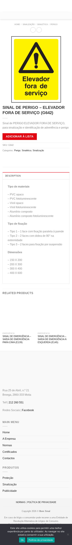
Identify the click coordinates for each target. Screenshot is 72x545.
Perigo (54, 24)
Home (17, 24)
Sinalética (42, 24)
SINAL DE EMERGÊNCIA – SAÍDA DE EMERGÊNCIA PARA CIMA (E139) (17, 339)
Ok (22, 540)
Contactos (9, 458)
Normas (7, 445)
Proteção (8, 477)
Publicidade (10, 490)
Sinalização (29, 24)
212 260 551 (16, 402)
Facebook (28, 410)
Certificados (10, 451)
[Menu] (5, 6)
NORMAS (20, 502)
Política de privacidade (41, 540)
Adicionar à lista (20, 136)
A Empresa (9, 438)
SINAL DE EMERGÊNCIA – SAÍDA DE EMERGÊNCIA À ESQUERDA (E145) (52, 339)
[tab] (36, 175)
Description (13, 176)
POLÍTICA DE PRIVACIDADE (41, 502)
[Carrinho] (36, 15)
